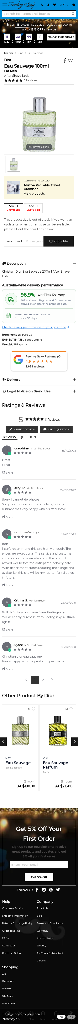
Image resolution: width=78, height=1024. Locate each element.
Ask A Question (58, 429)
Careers (41, 960)
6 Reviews (30, 80)
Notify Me (60, 241)
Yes (61, 1016)
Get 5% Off (39, 877)
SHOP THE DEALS (61, 37)
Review (9, 437)
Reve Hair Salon (11, 953)
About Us (42, 908)
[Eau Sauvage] (13, 164)
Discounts (8, 980)
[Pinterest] (50, 890)
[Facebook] (65, 61)
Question (28, 437)
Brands (8, 52)
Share (9, 472)
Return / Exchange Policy (17, 923)
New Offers (8, 1003)
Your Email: (14, 241)
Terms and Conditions (50, 923)
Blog (39, 915)
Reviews (7, 988)
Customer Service (12, 908)
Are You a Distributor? (50, 953)
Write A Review (24, 429)
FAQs (5, 938)
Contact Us (8, 945)
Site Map (7, 996)
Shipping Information (15, 915)
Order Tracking (11, 930)
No (71, 1016)
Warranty (42, 930)
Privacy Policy (45, 938)
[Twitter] (71, 61)
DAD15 (25, 24)
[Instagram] (43, 890)
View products (34, 193)
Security (41, 945)
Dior (20, 52)
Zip (4, 973)
